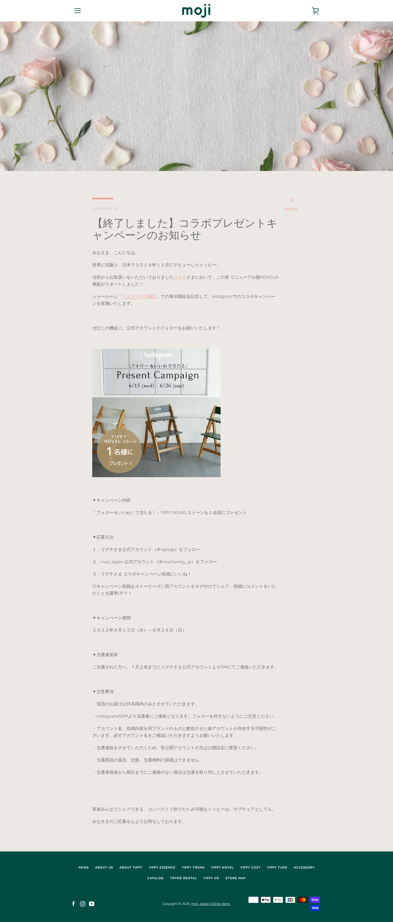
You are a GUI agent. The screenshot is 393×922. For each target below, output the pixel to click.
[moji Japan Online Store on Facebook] (73, 903)
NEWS (84, 867)
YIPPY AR (211, 878)
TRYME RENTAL (183, 878)
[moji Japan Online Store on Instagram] (82, 903)
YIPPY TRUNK (193, 867)
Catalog (155, 878)
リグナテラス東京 (139, 296)
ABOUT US (104, 867)
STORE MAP (235, 878)
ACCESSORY (304, 867)
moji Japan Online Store (211, 903)
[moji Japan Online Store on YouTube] (91, 903)
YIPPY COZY (250, 867)
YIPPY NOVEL (222, 867)
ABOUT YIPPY (131, 867)
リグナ (180, 277)
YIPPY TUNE (277, 867)
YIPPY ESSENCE (162, 867)
